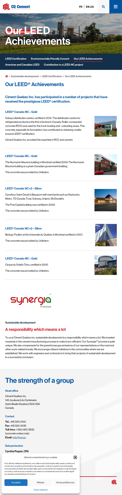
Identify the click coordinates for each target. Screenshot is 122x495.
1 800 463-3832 (19, 429)
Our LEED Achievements (88, 58)
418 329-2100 (15, 421)
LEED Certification (15, 58)
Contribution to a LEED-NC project (63, 64)
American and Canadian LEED (22, 64)
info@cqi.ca (19, 437)
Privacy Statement (41, 489)
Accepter (16, 482)
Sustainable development (25, 76)
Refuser (40, 482)
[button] (75, 457)
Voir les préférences (65, 482)
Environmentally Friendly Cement (50, 58)
